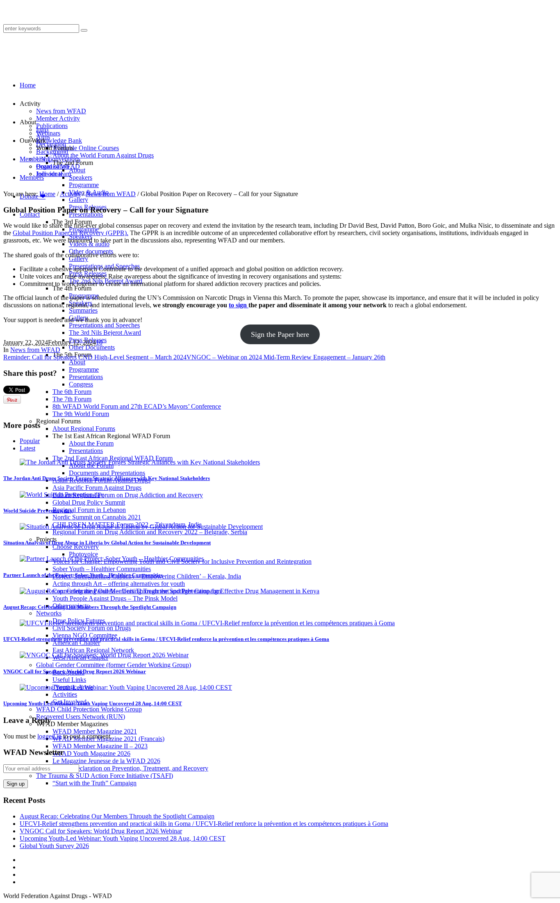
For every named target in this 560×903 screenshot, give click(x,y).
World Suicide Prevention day (38, 511)
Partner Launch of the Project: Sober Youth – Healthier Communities (83, 575)
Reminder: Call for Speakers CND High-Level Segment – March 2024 (95, 357)
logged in (49, 736)
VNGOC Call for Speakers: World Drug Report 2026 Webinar (74, 671)
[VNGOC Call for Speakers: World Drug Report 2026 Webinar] (104, 655)
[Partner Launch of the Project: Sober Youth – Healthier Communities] (112, 558)
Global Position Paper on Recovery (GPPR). (70, 232)
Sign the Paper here (280, 334)
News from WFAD (111, 193)
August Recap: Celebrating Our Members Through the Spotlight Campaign (89, 607)
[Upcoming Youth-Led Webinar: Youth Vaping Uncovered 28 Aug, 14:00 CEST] (126, 687)
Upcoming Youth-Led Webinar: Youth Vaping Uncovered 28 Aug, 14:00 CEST (92, 703)
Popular (30, 440)
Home (47, 193)
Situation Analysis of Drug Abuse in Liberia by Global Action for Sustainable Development (107, 543)
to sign (238, 305)
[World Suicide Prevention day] (62, 494)
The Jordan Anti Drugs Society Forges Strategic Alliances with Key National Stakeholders (106, 478)
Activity (70, 193)
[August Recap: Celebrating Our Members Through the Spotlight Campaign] (120, 591)
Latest (27, 448)
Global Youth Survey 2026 (54, 845)
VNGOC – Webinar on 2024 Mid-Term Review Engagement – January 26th (286, 357)
